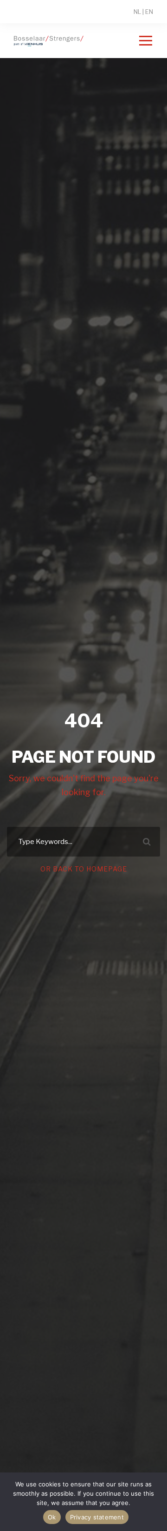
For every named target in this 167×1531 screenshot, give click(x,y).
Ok (52, 1517)
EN (149, 11)
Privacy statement (97, 1517)
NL (137, 11)
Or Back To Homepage (83, 869)
